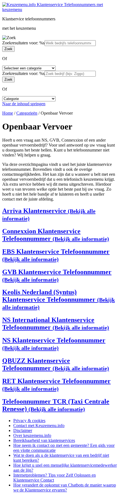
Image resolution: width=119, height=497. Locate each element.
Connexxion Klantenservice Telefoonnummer (55, 235)
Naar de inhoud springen (23, 103)
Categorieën (26, 113)
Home (7, 113)
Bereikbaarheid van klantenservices (44, 440)
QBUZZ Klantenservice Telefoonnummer (55, 364)
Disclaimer (22, 430)
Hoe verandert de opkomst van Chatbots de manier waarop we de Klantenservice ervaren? (64, 487)
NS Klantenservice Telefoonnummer (53, 344)
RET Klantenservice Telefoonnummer (56, 384)
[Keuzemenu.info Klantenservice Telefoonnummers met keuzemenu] (59, 9)
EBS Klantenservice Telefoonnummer (56, 255)
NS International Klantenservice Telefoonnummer (55, 323)
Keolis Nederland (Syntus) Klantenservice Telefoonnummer (58, 299)
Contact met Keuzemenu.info (38, 425)
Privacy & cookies (29, 420)
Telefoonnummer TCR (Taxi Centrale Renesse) (55, 405)
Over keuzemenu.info (32, 435)
